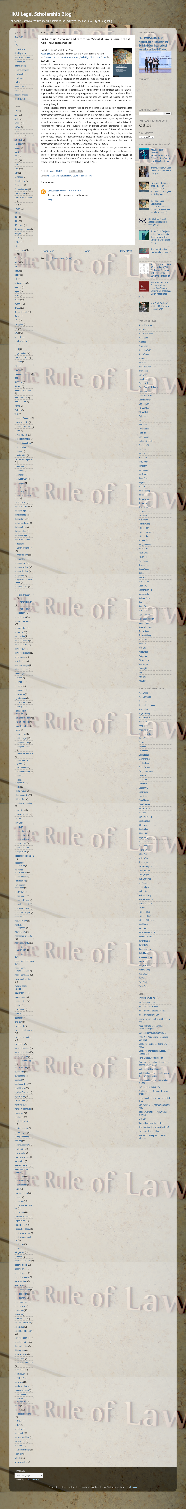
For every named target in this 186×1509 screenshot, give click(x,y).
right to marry (20, 1297)
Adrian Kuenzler (145, 325)
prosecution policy (22, 1228)
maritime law (20, 1104)
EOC (16, 204)
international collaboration (20, 948)
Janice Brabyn (144, 820)
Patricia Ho (143, 548)
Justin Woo (143, 858)
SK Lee (141, 573)
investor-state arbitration (21, 987)
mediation (19, 1117)
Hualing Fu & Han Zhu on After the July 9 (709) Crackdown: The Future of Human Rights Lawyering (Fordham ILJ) (161, 270)
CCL (16, 156)
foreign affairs (21, 851)
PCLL (16, 320)
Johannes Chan (145, 841)
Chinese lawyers (21, 189)
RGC (16, 328)
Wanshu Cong (144, 969)
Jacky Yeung (143, 461)
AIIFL (16, 119)
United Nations (21, 397)
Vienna (17, 405)
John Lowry (143, 845)
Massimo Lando (145, 903)
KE (16, 40)
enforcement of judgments (21, 762)
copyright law (20, 616)
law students (20, 1075)
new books (19, 78)
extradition (19, 810)
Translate (35, 1479)
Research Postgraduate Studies (152, 1010)
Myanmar (18, 303)
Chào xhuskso (53, 190)
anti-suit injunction (23, 442)
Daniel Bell (143, 383)
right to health (21, 1293)
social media (20, 1369)
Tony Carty (143, 965)
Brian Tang (143, 370)
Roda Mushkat (144, 953)
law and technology (23, 1060)
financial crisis (20, 835)
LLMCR (17, 270)
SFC (16, 345)
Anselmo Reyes (145, 729)
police (17, 1188)
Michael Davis (144, 911)
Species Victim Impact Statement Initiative (153, 1137)
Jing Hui (142, 482)
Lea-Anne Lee (144, 511)
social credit (20, 1358)
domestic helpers (22, 721)
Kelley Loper (144, 874)
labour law (19, 1017)
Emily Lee (142, 416)
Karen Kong (143, 862)
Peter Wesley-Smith (147, 932)
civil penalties (20, 527)
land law (18, 1021)
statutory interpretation (20, 1400)
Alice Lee (142, 341)
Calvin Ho (142, 746)
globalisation (20, 880)
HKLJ (16, 216)
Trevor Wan (143, 639)
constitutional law (63, 175)
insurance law (20, 931)
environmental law (22, 771)
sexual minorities (22, 1341)
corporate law (20, 627)
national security (22, 69)
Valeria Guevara (145, 643)
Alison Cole (143, 709)
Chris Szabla (144, 754)
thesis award (20, 98)
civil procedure (20, 531)
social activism (21, 1354)
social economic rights (24, 1362)
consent (18, 590)
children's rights (21, 510)
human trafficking (22, 900)
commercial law (21, 554)
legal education (21, 1083)
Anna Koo (143, 721)
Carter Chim (143, 750)
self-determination (23, 1322)
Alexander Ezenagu (147, 705)
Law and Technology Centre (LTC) (152, 1032)
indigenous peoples (23, 912)
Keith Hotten (144, 870)
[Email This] (70, 171)
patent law (19, 1176)
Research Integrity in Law (149, 1014)
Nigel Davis (143, 924)
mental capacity (21, 1128)
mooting (18, 1140)
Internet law (20, 249)
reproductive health (23, 1260)
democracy (19, 690)
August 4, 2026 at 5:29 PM (71, 190)
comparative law (21, 567)
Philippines (19, 324)
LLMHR (17, 274)
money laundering (22, 1136)
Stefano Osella (145, 614)
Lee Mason (143, 882)
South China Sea (21, 357)
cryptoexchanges (22, 665)
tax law (18, 1409)
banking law (19, 474)
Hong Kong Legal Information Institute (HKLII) (155, 1099)
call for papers (21, 502)
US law (17, 386)
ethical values (20, 790)
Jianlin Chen (143, 829)
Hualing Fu (45, 53)
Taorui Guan (144, 631)
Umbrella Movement (23, 390)
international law (22, 974)
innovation (19, 916)
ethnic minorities (22, 795)
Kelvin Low (143, 502)
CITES (17, 164)
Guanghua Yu (144, 445)
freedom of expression (24, 855)
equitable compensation (21, 781)
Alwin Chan (143, 345)
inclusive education (23, 908)
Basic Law (19, 143)
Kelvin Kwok (144, 498)
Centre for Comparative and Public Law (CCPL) (155, 1020)
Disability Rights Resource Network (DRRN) (153, 1092)
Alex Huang (143, 337)
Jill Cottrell (143, 833)
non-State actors (22, 1157)
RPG (16, 44)
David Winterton (145, 395)
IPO (16, 245)
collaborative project (23, 547)
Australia (18, 139)
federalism (19, 826)
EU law (17, 208)
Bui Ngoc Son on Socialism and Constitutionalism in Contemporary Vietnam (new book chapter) (160, 206)
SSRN (17, 349)
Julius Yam (143, 853)
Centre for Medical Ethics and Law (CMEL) (153, 1045)
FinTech (17, 212)
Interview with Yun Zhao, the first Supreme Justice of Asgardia (161, 170)
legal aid (18, 1079)
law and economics (23, 1037)
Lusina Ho (143, 515)
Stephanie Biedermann (148, 618)
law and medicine (22, 1052)
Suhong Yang (144, 622)
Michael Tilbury (145, 915)
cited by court (20, 53)
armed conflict (21, 455)
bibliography (20, 482)
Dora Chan (143, 783)
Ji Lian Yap (143, 825)
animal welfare (21, 434)
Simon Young (144, 606)
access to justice (22, 422)
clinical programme (22, 57)
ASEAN (17, 127)
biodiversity (19, 491)
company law (20, 562)
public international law (23, 1238)
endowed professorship (24, 753)
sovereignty (19, 1377)
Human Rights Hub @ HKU (149, 1086)
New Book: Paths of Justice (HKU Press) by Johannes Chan (160, 306)
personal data (20, 1180)
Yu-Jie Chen (143, 986)
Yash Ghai (143, 982)
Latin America (20, 283)
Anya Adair (143, 358)
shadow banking (21, 1346)
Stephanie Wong (145, 957)
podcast (18, 82)
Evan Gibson (144, 800)
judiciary (18, 1005)
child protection (21, 506)
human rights (20, 895)
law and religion (21, 1056)
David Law (143, 779)
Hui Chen (142, 812)
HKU (16, 221)
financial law (20, 843)
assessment (20, 466)
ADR (16, 114)
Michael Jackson (145, 531)
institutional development (20, 926)
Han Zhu (142, 449)
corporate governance (24, 621)
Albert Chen (144, 329)
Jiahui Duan (143, 478)
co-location (19, 543)
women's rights (21, 1461)
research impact (21, 94)
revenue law (20, 1285)
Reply (50, 199)
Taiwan (18, 369)
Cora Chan (143, 374)
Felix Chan (143, 424)
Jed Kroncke (144, 473)
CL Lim (141, 742)
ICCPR (17, 237)
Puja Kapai (143, 560)
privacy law (19, 1201)
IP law (17, 241)
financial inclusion (22, 839)
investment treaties (23, 978)
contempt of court (22, 608)
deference (19, 685)
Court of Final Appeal (23, 197)
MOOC (17, 295)
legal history (20, 1088)
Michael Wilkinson (146, 920)
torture (18, 1424)
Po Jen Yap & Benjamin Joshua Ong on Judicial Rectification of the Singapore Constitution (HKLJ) (160, 237)
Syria (16, 365)
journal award (20, 65)
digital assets (20, 698)
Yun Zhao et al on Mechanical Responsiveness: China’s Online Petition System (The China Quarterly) (160, 155)
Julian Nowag (144, 490)
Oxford (17, 316)
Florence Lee (144, 428)
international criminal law (24, 955)
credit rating (20, 636)
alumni (17, 430)
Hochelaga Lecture (22, 229)
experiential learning (23, 803)
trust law (18, 1445)
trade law (19, 1428)
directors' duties (21, 702)
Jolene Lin (143, 849)
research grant (20, 90)
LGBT (17, 262)
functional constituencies (21, 871)
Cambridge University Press (92, 57)
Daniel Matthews (146, 771)
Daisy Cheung (144, 767)
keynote (18, 1013)
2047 (17, 110)
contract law (20, 612)
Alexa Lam (143, 701)
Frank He (142, 432)
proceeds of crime (22, 1216)
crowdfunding (20, 661)
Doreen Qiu (143, 787)
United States (20, 401)
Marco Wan (143, 519)
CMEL (17, 168)
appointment (20, 49)
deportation (20, 694)
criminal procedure (22, 652)
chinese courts (21, 514)
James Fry (143, 465)
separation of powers (24, 1330)
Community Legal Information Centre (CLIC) (154, 1106)
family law (19, 822)
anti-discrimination (22, 438)
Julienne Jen (144, 494)
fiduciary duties (21, 830)
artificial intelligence (23, 459)
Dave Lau (142, 775)
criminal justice (21, 644)
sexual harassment (22, 1337)
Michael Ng (143, 535)
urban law (19, 1453)
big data (18, 487)
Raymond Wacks (145, 936)
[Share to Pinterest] (81, 171)
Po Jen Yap (143, 556)
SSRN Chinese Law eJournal (150, 1068)
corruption (19, 632)
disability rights (21, 706)
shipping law (20, 1350)
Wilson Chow (144, 660)
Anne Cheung (144, 725)
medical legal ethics (23, 1121)
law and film (20, 1043)
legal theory (20, 1096)
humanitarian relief (23, 904)
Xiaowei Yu (143, 664)
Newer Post (47, 251)
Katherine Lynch (145, 866)
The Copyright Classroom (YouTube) (154, 1126)
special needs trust (22, 1386)
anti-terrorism (20, 447)
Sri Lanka (18, 361)
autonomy (19, 470)
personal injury (21, 1184)
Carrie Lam (19, 185)
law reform (19, 1071)
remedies (18, 1256)
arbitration (19, 451)
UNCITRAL (19, 382)
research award (21, 86)
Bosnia (17, 147)
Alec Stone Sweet (146, 333)
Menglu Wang (144, 523)
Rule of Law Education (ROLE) (151, 1122)
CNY (16, 172)
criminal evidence (22, 640)
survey (17, 1405)
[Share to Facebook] (79, 171)
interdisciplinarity (22, 942)
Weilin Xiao (143, 651)
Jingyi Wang (143, 837)
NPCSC (17, 307)
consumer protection (23, 601)
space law (19, 1381)
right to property (21, 1302)
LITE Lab (142, 1118)
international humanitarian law (22, 969)
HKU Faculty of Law (147, 1002)
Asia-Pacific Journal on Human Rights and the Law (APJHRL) (154, 1063)
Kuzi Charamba (145, 878)
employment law (22, 742)
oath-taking (20, 1161)
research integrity (22, 1277)
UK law (17, 378)
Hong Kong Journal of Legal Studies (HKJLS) (153, 1081)
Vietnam (18, 409)
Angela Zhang (144, 713)
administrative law (22, 426)
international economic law (24, 962)
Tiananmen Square (22, 374)
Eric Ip (141, 420)
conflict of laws (21, 586)
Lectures (18, 287)
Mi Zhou (142, 907)
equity (17, 786)
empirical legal (21, 738)
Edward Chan (144, 407)
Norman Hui (143, 540)
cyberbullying (20, 673)
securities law (20, 1318)
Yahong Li (143, 668)
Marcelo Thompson (147, 899)
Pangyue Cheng (145, 544)
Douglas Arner (145, 399)
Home (87, 251)
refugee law (20, 1252)
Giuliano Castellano (147, 440)
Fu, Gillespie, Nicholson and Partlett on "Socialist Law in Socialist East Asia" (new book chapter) (161, 188)
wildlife (18, 1457)
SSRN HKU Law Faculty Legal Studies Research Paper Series (154, 1074)
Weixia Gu (143, 655)
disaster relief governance (20, 712)
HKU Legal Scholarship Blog (40, 13)
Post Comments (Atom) (62, 258)
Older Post (126, 251)
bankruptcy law (21, 478)
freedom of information (20, 864)
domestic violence (22, 725)
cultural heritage (21, 669)
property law (20, 1220)
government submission (20, 886)
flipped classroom (22, 847)
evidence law (20, 799)
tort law (18, 1420)
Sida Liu (142, 602)
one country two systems (21, 1171)
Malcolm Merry (145, 895)
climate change (21, 535)
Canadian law (20, 181)
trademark (19, 1433)
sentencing (19, 1326)
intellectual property (23, 935)
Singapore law (20, 353)
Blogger (133, 1487)
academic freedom (22, 418)
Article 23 (19, 131)
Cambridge (19, 176)
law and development (24, 1030)
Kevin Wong (143, 507)
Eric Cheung (143, 791)
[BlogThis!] (73, 171)
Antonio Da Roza (146, 734)
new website (20, 1152)
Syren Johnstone (145, 626)
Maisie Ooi (143, 891)
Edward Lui (143, 412)
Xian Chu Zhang (145, 973)
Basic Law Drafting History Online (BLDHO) (153, 1113)
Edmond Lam (144, 403)
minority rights (21, 1132)
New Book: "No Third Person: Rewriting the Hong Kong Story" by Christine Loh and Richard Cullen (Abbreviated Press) (155, 289)
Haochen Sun (144, 453)
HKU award (19, 36)
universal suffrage (22, 1449)
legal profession (21, 1092)
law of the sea (21, 1067)
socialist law (86, 175)
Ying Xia (142, 672)
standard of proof (22, 1390)
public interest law (22, 1233)
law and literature (22, 1048)
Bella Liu (142, 362)
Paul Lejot (143, 928)
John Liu (142, 486)
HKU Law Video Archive (148, 1006)
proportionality (21, 1224)
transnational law (22, 1437)
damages (18, 677)
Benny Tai (143, 738)
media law (19, 1112)
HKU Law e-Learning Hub (149, 1131)
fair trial (18, 818)
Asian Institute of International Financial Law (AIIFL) (152, 1027)
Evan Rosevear (145, 804)
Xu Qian (142, 977)
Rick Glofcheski (145, 949)
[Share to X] (76, 171)
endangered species (23, 746)
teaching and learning (23, 1413)
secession (19, 1314)
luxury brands (20, 1100)
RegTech (18, 336)
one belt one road (22, 1165)
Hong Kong (19, 233)
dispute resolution (22, 717)
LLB (16, 266)
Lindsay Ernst (144, 887)
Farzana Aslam (145, 808)
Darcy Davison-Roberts (148, 387)
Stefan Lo (143, 610)
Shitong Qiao (144, 598)
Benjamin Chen (145, 366)
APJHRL (17, 123)
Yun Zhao (142, 680)
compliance (19, 575)
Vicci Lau (142, 647)
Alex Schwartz (145, 696)
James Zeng (143, 469)
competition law (21, 571)
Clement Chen (144, 758)
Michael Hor (144, 527)
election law (20, 734)
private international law (23, 1207)
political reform (21, 1192)
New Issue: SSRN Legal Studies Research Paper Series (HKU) (157, 221)
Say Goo (142, 577)
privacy (17, 1197)
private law (19, 1212)
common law (20, 558)
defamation (20, 681)
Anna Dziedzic (145, 717)
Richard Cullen (144, 940)
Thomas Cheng (145, 635)
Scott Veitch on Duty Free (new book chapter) (161, 250)
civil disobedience (22, 522)
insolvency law (21, 920)
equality (18, 775)
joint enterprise (21, 992)
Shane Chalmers (145, 589)
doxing (17, 729)
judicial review (20, 1001)
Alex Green (143, 692)
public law (19, 1244)
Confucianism (20, 193)
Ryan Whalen (144, 569)
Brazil (17, 152)
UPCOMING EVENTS (147, 998)
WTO (17, 413)
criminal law (20, 648)
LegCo (17, 291)
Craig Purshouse (145, 378)
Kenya (17, 258)
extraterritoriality (22, 814)
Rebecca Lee (144, 564)
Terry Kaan (143, 961)
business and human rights (23, 497)
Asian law (51, 175)
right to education (22, 1289)
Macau (17, 299)
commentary (20, 61)
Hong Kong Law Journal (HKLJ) (151, 1057)
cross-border (20, 656)
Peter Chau (143, 552)
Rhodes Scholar (21, 340)
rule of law (19, 1310)
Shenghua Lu (144, 593)
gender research (21, 876)
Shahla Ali (143, 585)
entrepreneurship (22, 767)
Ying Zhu (142, 676)
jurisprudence (20, 1009)
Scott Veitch (144, 581)
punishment (19, 1248)
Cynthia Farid (144, 763)
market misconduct (23, 1108)
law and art (19, 1025)
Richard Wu (143, 944)
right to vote (20, 1306)
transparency (20, 1441)
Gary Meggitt (144, 436)
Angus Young (144, 354)
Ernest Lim (143, 796)
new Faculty (20, 73)
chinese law (19, 518)
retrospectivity (21, 1281)
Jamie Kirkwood (145, 816)
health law (19, 891)
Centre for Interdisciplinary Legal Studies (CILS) (152, 1052)
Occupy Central (21, 311)
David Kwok (143, 391)
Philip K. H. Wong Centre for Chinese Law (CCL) (153, 1038)
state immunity (21, 1394)
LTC (16, 278)
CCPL (17, 160)
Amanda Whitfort (146, 350)
